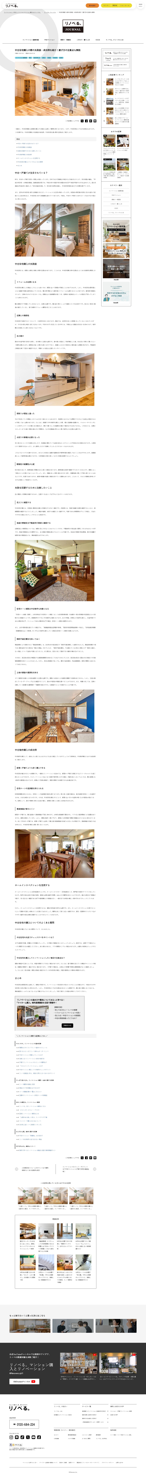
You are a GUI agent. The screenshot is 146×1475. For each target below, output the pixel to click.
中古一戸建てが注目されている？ (28, 144)
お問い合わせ (119, 1462)
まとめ (20, 166)
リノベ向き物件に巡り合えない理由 (30, 1139)
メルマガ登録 (71, 1438)
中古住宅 (55, 57)
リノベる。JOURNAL (101, 1438)
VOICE (98, 40)
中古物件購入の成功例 (25, 155)
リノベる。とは (58, 1411)
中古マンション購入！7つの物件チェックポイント (35, 1070)
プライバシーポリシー (108, 1462)
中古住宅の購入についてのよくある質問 (30, 162)
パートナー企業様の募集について (48, 1462)
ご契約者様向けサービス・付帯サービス (93, 1422)
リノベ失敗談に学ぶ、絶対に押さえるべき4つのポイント (37, 1073)
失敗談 (49, 57)
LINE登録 (56, 1438)
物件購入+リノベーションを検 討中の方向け (94, 1411)
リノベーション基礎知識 (31, 40)
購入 (30, 57)
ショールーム (125, 5)
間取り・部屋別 (66, 40)
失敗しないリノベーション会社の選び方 (31, 1059)
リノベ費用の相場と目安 (27, 1084)
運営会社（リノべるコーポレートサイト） (88, 1462)
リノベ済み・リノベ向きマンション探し (121, 1435)
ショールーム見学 (86, 1435)
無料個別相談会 (72, 1435)
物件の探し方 (37, 57)
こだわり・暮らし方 (83, 40)
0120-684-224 (26, 1424)
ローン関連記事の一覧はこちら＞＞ (30, 1092)
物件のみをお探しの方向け (89, 1418)
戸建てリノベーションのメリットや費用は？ (33, 1062)
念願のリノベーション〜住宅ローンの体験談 (33, 1095)
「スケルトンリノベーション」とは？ (31, 1066)
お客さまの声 (113, 1415)
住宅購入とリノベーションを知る (63, 1415)
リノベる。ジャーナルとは (114, 40)
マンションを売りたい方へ (30, 1462)
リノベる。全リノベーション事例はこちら (32, 1106)
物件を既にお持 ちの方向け (89, 1415)
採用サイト (72, 1462)
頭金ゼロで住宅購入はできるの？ (29, 1088)
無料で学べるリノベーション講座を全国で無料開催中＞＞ (37, 1150)
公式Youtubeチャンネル (21, 1381)
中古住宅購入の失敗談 (25, 147)
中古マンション (49, 40)
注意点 (43, 57)
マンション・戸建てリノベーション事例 (121, 1411)
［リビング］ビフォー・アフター (29, 1110)
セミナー (106, 5)
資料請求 (92, 5)
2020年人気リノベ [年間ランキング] (30, 1125)
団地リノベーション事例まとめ (29, 1114)
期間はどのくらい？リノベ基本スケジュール (33, 1048)
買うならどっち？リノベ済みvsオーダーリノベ (33, 1051)
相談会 (115, 5)
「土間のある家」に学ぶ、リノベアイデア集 (33, 1117)
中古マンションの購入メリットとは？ (31, 1055)
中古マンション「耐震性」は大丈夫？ (31, 1136)
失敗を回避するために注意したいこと (29, 151)
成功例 (61, 57)
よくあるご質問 (86, 1438)
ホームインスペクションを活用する (29, 158)
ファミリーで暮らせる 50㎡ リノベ (30, 1121)
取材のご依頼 (63, 1462)
